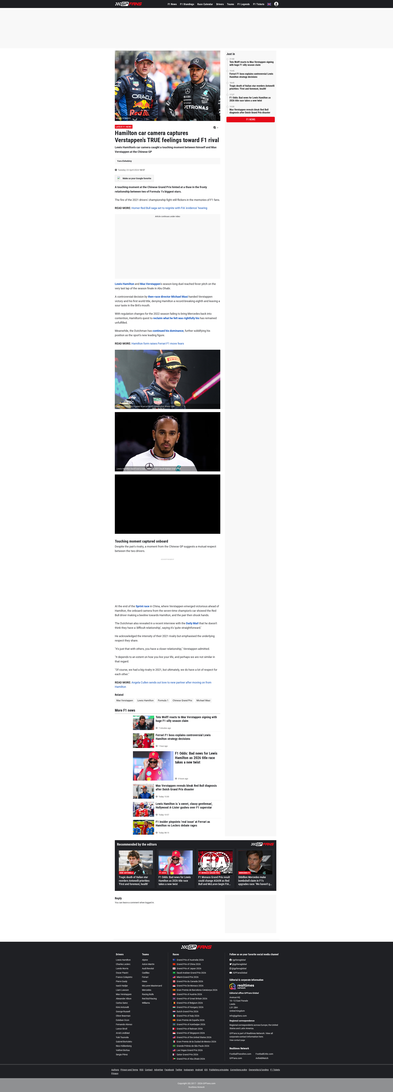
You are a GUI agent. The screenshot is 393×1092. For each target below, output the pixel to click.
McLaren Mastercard (152, 985)
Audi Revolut (148, 968)
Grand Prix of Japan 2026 (189, 968)
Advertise (158, 1069)
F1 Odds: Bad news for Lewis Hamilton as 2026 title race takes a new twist (250, 99)
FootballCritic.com (264, 1054)
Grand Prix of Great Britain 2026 (192, 998)
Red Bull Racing (149, 998)
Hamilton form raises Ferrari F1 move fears (158, 343)
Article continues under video (167, 216)
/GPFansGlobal (239, 973)
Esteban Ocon (122, 1020)
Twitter (178, 1069)
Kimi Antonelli (122, 1007)
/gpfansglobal (239, 960)
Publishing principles (219, 1069)
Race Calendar (205, 4)
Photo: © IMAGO (123, 118)
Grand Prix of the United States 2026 (194, 1037)
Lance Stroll (121, 1028)
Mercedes (146, 990)
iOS (206, 1069)
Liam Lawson (122, 990)
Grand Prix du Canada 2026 (190, 981)
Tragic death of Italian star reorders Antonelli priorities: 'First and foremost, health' (252, 87)
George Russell (123, 1011)
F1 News (172, 4)
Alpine (145, 960)
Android (199, 1069)
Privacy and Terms (129, 1069)
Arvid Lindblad (123, 1033)
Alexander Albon (123, 998)
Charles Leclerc (123, 964)
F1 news (250, 119)
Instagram (189, 1069)
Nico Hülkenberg (124, 1046)
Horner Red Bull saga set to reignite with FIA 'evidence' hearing (169, 208)
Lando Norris (122, 968)
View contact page (237, 1040)
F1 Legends (243, 4)
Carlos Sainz (122, 1003)
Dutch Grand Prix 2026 (187, 1011)
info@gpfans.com (238, 1016)
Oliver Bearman (123, 1016)
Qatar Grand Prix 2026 (187, 1054)
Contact (149, 1069)
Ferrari (145, 977)
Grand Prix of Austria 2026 (189, 994)
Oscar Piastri (122, 973)
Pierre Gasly (121, 981)
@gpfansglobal (239, 964)
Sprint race (142, 606)
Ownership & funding (259, 1069)
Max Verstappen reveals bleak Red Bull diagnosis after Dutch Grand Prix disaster (250, 111)
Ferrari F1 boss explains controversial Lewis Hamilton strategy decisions (251, 75)
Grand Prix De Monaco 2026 (190, 985)
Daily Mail (192, 623)
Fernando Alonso (124, 1024)
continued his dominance (168, 330)
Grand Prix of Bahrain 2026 (190, 1028)
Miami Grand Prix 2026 (187, 977)
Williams (146, 1003)
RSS (141, 1069)
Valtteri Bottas (123, 1050)
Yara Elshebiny (124, 161)
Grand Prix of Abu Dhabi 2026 (191, 1059)
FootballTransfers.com (240, 1054)
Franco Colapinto (124, 977)
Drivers (220, 4)
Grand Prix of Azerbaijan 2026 (191, 1024)
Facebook (169, 1069)
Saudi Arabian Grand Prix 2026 (191, 973)
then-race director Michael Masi (168, 296)
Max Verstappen (150, 283)
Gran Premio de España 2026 (190, 1020)
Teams (230, 4)
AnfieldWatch (262, 1058)
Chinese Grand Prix (182, 700)
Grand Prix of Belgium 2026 (190, 1003)
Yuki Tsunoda (122, 1037)
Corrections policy (238, 1069)
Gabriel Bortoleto (124, 1041)
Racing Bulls (148, 994)
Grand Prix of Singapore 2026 (191, 1033)
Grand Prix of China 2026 (189, 964)
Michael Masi (203, 700)
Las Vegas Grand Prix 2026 (190, 1050)
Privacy (114, 1073)
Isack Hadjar (122, 985)
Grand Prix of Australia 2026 (190, 960)
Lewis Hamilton (124, 283)
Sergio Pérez (122, 1054)
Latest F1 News (124, 127)
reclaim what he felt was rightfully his (176, 318)
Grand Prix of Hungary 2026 (190, 1007)
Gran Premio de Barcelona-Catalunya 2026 (197, 990)
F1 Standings (187, 4)
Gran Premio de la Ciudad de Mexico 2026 (196, 1041)
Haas (144, 981)
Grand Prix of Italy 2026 (188, 1016)
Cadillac (146, 973)
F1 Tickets (258, 4)
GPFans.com (236, 1058)
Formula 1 (163, 700)
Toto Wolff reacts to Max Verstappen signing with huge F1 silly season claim (252, 63)
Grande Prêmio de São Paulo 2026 (193, 1046)
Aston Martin (148, 964)
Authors (115, 1069)
